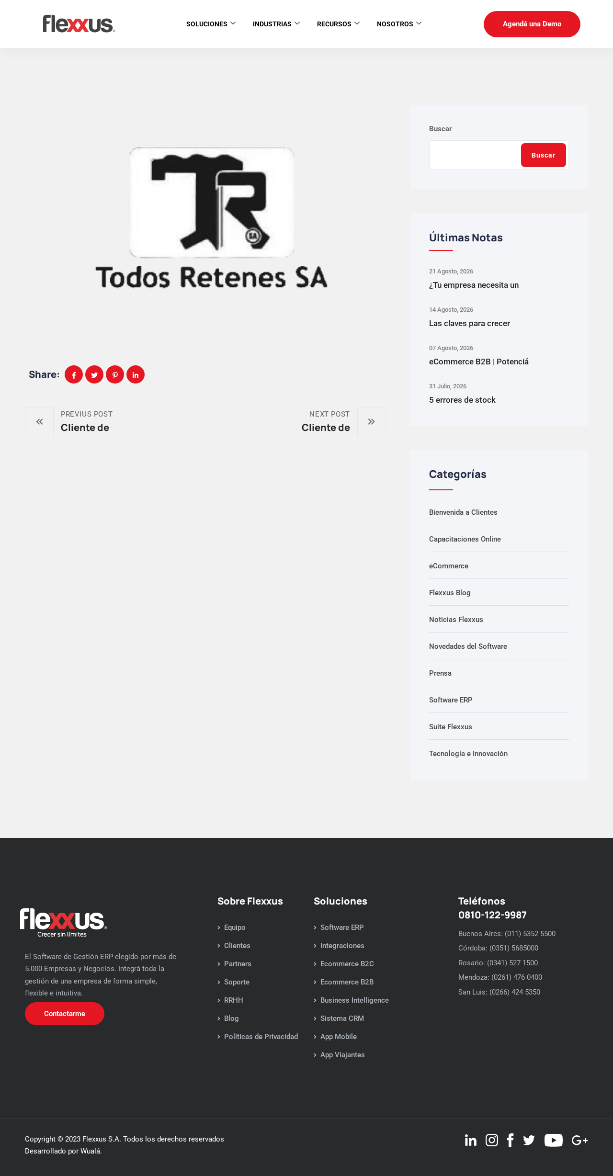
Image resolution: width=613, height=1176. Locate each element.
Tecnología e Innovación (468, 753)
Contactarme (64, 1013)
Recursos (334, 24)
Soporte (237, 982)
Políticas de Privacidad (261, 1036)
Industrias (272, 24)
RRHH (233, 1000)
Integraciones (342, 945)
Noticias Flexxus (456, 619)
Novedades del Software (468, 646)
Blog (231, 1018)
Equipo (235, 927)
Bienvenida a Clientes (463, 512)
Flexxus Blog (450, 592)
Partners (237, 964)
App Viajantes (342, 1055)
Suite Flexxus (450, 727)
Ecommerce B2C (347, 964)
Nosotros (395, 24)
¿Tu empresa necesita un (474, 285)
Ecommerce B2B (347, 982)
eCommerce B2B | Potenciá (479, 361)
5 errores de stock (462, 400)
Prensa (440, 673)
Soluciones (206, 24)
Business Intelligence (354, 1000)
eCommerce (448, 566)
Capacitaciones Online (465, 539)
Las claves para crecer (469, 323)
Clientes (237, 945)
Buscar (440, 128)
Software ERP (451, 700)
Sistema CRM (342, 1018)
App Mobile (338, 1036)
